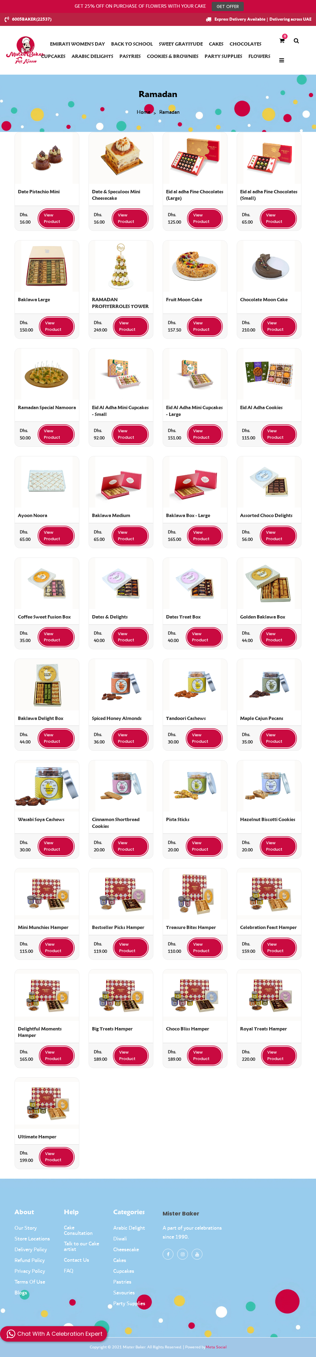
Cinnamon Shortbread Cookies (115, 822)
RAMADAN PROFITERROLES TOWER (120, 303)
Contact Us (76, 1260)
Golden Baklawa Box (262, 617)
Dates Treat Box (183, 617)
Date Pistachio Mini (39, 192)
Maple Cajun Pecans (261, 718)
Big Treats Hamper (112, 1029)
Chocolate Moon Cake (264, 300)
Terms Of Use (30, 1282)
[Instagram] (182, 1254)
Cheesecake (126, 1249)
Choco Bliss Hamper (187, 1029)
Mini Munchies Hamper (43, 927)
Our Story (26, 1228)
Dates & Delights (110, 617)
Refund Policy (30, 1260)
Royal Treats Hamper (263, 1029)
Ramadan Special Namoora (47, 408)
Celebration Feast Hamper (268, 927)
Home (143, 112)
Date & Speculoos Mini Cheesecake (116, 195)
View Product (52, 218)
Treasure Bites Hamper (191, 927)
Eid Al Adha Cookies (261, 408)
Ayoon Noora (32, 515)
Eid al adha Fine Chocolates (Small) (268, 195)
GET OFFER (228, 6)
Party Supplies (129, 1303)
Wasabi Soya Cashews (41, 819)
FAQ (68, 1271)
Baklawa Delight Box (40, 718)
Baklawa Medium (111, 515)
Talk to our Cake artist (81, 1246)
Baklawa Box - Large (188, 515)
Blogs (21, 1293)
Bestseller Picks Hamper (118, 927)
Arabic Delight (129, 1228)
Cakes (119, 1260)
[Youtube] (197, 1254)
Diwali (120, 1239)
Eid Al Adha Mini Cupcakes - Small (120, 411)
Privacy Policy (30, 1271)
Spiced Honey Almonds (117, 718)
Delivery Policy (31, 1249)
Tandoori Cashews (186, 718)
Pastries (122, 1282)
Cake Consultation (78, 1230)
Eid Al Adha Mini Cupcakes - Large (194, 411)
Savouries (124, 1293)
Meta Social (216, 1347)
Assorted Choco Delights (266, 515)
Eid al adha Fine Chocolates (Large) (194, 195)
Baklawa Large (34, 300)
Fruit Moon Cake (184, 300)
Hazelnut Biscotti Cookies (267, 819)
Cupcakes (123, 1271)
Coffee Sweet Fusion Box (44, 617)
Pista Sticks (177, 819)
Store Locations (32, 1239)
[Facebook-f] (168, 1254)
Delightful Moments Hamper (40, 1032)
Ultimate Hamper (37, 1137)
